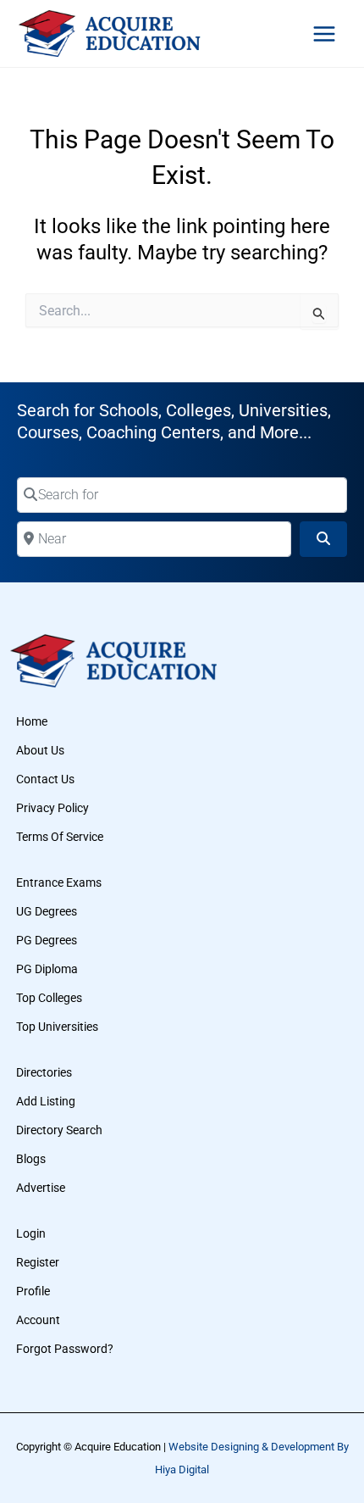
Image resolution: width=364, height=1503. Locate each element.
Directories (44, 1072)
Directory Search (59, 1130)
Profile (33, 1291)
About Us (40, 750)
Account (38, 1320)
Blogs (31, 1159)
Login (31, 1233)
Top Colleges (49, 998)
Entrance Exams (59, 882)
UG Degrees (46, 911)
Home (31, 721)
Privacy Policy (52, 808)
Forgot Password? (64, 1348)
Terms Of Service (59, 836)
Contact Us (45, 779)
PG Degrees (46, 940)
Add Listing (45, 1101)
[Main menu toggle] (324, 34)
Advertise (40, 1187)
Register (37, 1262)
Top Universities (57, 1026)
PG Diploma (47, 969)
